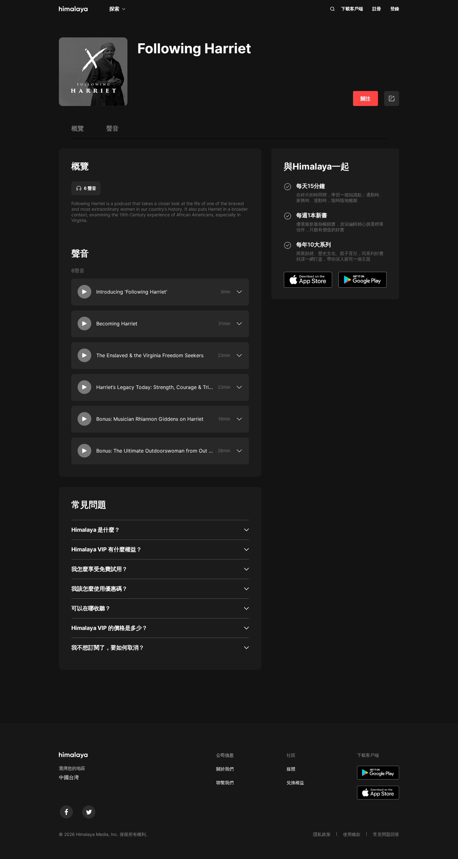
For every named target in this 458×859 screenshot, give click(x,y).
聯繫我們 (225, 782)
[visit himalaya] (73, 9)
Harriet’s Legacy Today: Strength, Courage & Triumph (155, 387)
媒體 (291, 768)
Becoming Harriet (116, 323)
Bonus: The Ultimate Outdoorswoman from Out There (155, 451)
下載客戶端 (352, 8)
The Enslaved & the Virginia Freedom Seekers (149, 355)
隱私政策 (322, 834)
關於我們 (225, 768)
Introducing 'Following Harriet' (131, 292)
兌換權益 (295, 782)
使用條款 (351, 834)
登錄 (394, 8)
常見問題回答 (386, 834)
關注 (365, 98)
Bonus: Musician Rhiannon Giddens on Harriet (149, 419)
